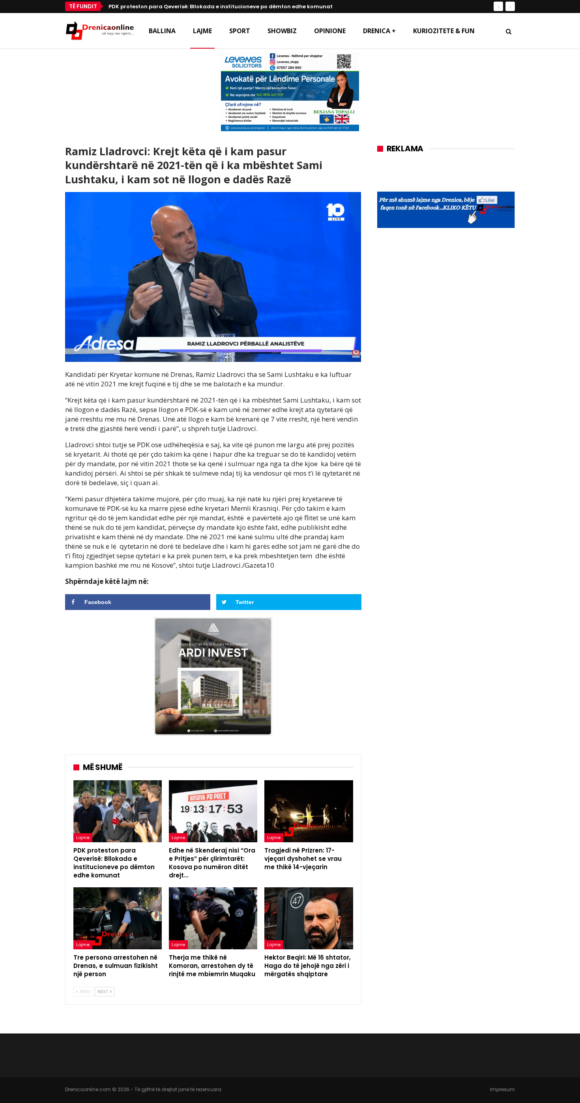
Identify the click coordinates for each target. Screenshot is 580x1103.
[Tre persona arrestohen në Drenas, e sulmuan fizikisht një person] (117, 918)
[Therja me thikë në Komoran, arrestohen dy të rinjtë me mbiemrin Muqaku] (213, 918)
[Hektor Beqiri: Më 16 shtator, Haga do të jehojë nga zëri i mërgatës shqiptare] (308, 918)
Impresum (502, 1089)
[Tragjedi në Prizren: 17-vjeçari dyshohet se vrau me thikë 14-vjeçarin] (308, 811)
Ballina (162, 30)
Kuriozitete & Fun (444, 30)
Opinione (330, 30)
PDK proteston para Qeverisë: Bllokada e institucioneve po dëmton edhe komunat (221, 6)
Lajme (202, 30)
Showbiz (282, 30)
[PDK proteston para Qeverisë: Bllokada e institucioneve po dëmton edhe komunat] (117, 811)
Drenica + (379, 30)
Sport (239, 30)
